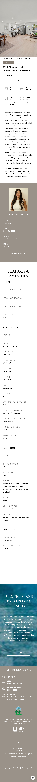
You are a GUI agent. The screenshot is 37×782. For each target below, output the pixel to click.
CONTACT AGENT (18, 253)
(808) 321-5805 (9, 231)
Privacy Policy (28, 768)
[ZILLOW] (18, 742)
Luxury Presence (18, 757)
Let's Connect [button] (18, 652)
